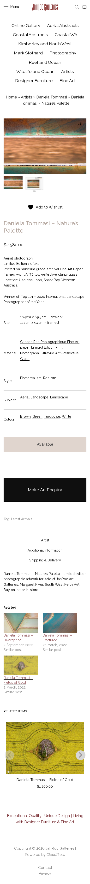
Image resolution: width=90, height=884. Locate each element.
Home (11, 97)
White (66, 416)
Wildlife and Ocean (35, 71)
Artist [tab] (45, 540)
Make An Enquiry (45, 489)
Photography (62, 52)
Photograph (29, 353)
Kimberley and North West (45, 43)
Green (37, 416)
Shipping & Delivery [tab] (45, 560)
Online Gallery (26, 25)
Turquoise (52, 416)
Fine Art (67, 80)
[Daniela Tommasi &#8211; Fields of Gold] (21, 665)
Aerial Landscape (34, 397)
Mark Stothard (28, 52)
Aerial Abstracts (63, 25)
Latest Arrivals (21, 519)
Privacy (45, 873)
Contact (45, 867)
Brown (25, 416)
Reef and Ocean (45, 62)
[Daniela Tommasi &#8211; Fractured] (60, 623)
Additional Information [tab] (45, 550)
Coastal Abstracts (30, 34)
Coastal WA (66, 34)
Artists (67, 71)
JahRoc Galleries (60, 848)
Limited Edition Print (46, 347)
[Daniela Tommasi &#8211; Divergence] (21, 623)
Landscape (59, 397)
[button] (80, 125)
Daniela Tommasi (51, 97)
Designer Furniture (34, 80)
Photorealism (31, 378)
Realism (49, 378)
